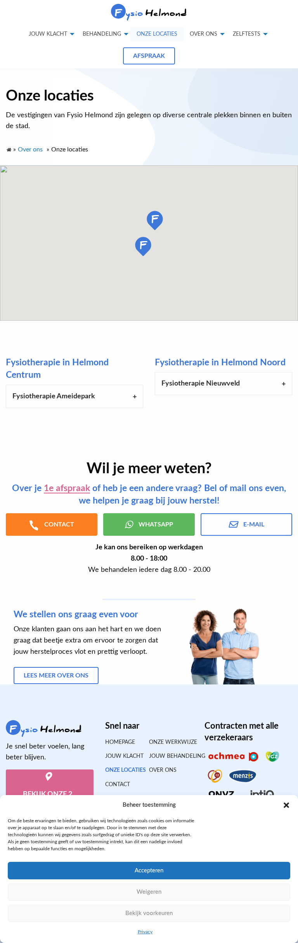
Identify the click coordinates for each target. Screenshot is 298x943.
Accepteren (149, 871)
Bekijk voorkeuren (149, 913)
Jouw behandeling (171, 756)
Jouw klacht (48, 34)
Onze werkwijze (171, 742)
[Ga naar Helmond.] (8, 147)
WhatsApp (156, 524)
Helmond (151, 13)
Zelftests (246, 34)
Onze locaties (157, 34)
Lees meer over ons (56, 675)
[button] (286, 805)
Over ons (203, 34)
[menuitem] (157, 34)
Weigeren (149, 892)
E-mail (253, 524)
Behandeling (102, 34)
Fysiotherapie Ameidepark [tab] (53, 396)
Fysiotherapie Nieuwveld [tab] (200, 383)
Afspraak (149, 56)
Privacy (145, 931)
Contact (117, 784)
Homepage (120, 742)
